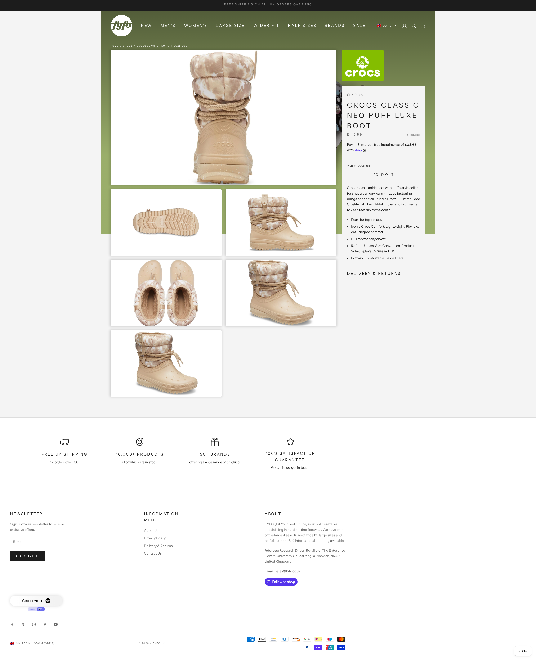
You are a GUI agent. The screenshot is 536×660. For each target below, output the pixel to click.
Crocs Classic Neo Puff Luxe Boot (163, 46)
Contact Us (152, 553)
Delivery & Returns (158, 546)
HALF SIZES (302, 25)
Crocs (127, 46)
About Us (151, 530)
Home (115, 46)
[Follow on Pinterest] (45, 624)
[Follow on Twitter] (23, 624)
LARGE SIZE (230, 25)
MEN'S (168, 25)
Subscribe (27, 556)
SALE (359, 25)
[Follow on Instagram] (34, 624)
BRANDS (335, 25)
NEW (146, 25)
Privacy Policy (155, 538)
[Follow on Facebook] (12, 624)
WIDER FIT (266, 25)
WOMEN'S (195, 25)
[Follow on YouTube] (56, 624)
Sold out (383, 175)
